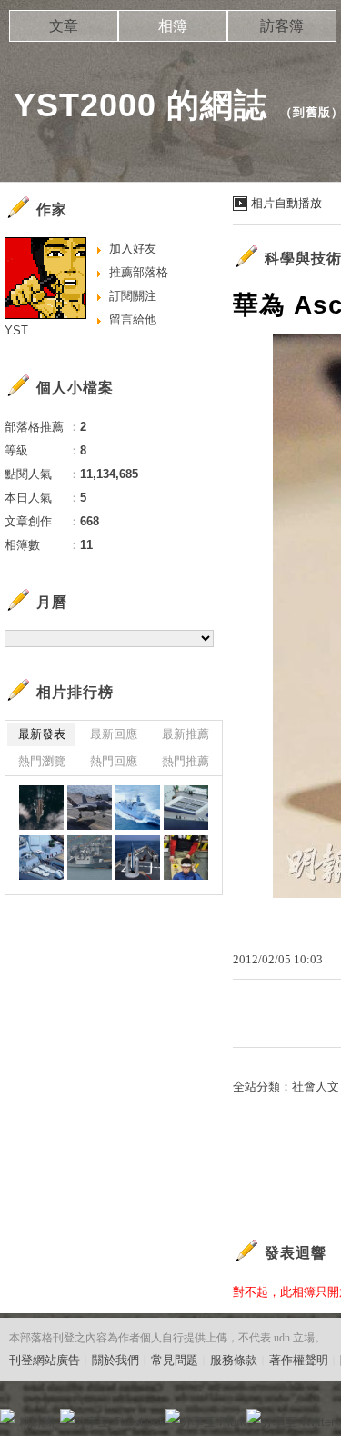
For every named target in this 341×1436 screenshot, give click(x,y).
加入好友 (132, 248)
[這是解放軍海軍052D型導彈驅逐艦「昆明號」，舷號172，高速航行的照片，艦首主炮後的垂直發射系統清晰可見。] (137, 807)
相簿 (172, 26)
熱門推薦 (185, 761)
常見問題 (174, 1360)
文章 (63, 26)
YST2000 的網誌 (140, 105)
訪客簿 (282, 26)
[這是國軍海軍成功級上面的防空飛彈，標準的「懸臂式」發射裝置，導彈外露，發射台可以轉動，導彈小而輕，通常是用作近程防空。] (137, 857)
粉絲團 (37, 1422)
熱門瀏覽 (41, 761)
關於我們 (115, 1360)
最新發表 (41, 734)
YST (16, 330)
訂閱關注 (132, 296)
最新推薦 (185, 734)
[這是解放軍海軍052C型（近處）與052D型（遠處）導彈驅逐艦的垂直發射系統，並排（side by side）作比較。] (41, 857)
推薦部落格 (138, 272)
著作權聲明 (298, 1360)
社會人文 (315, 1086)
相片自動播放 (286, 203)
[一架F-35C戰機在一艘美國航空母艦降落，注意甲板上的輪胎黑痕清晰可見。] (89, 807)
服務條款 (233, 1360)
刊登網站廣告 (44, 1360)
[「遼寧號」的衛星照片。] (41, 807)
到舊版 (312, 112)
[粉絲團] (7, 1416)
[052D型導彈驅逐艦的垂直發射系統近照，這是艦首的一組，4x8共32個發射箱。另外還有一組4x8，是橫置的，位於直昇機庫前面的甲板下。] (186, 807)
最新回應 (113, 734)
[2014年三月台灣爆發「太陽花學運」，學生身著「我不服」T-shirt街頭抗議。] (186, 857)
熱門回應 (113, 761)
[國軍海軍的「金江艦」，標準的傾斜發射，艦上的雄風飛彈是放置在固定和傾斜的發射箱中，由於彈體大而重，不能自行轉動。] (89, 857)
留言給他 (132, 319)
